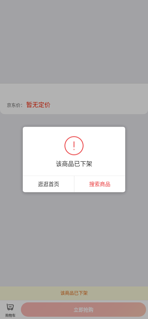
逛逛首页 (48, 184)
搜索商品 (99, 184)
